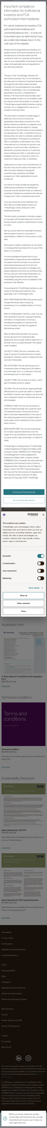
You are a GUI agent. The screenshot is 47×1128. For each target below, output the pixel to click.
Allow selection (23, 603)
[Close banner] (43, 515)
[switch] (40, 563)
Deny (23, 611)
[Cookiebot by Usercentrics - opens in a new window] (28, 514)
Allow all (23, 596)
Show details (34, 588)
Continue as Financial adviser (24, 492)
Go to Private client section (24, 500)
